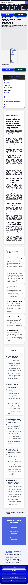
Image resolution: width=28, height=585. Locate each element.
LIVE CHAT (15, 581)
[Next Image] (26, 37)
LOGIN (7, 14)
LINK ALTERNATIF (15, 577)
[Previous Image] (2, 37)
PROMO (14, 566)
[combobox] (12, 2)
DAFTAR (20, 14)
